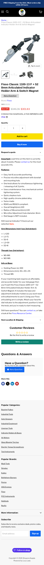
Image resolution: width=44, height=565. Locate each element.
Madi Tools (5, 464)
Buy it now (22, 144)
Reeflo (3, 506)
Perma (3, 482)
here (12, 224)
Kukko (3, 473)
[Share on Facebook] (3, 383)
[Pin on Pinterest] (17, 383)
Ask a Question (10, 96)
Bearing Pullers (7, 410)
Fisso (9, 101)
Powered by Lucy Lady (22, 561)
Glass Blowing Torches (10, 442)
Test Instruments (8, 452)
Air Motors (5, 438)
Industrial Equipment (9, 424)
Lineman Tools (7, 428)
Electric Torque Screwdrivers (12, 447)
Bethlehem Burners (8, 478)
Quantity (4, 123)
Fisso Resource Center (22, 313)
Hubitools (5, 501)
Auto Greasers (6, 419)
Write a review (22, 342)
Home (3, 20)
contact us (25, 162)
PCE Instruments (8, 496)
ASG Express (6, 487)
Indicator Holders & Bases (11, 433)
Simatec (4, 468)
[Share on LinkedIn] (12, 383)
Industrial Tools (7, 414)
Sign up (35, 533)
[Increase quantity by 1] (22, 128)
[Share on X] (8, 383)
